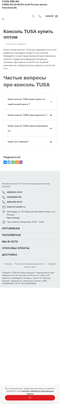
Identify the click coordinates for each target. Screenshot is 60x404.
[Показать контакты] (40, 16)
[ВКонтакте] (5, 162)
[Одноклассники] (17, 162)
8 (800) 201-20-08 (11, 4)
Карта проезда (13, 218)
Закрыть (47, 291)
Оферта (52, 264)
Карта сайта (30, 267)
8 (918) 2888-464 (10, 1)
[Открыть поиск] (33, 16)
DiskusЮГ (6, 186)
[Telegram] (9, 162)
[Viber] (20, 162)
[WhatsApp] (13, 162)
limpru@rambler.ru (16, 207)
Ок (30, 398)
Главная (8, 264)
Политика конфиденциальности (30, 264)
